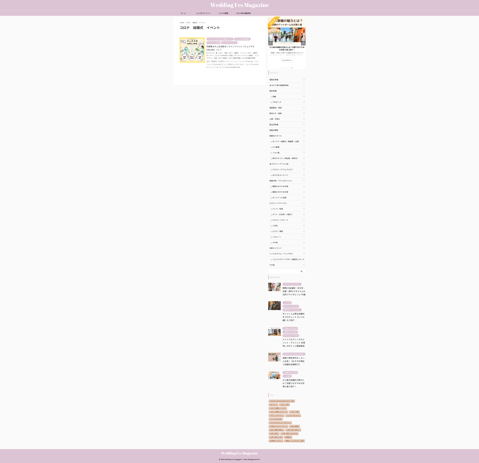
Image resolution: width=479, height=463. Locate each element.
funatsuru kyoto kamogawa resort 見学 (282, 401)
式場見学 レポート (276, 441)
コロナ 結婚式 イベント (237, 53)
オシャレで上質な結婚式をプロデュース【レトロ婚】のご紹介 (293, 317)
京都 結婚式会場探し (277, 430)
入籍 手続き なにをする (289, 433)
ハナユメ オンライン (293, 415)
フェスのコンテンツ (203, 13)
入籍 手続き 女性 (276, 437)
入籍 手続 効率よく (293, 430)
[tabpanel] (287, 41)
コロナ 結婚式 (222, 58)
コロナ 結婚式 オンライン (279, 412)
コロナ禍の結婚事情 (243, 13)
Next (303, 43)
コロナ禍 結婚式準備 (248, 58)
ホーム (183, 13)
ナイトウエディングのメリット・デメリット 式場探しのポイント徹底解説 (294, 342)
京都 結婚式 (294, 426)
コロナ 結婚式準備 (234, 58)
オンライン (274, 404)
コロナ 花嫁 (222, 53)
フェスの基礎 (223, 13)
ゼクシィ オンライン (277, 415)
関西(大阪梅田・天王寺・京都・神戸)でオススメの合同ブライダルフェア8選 (294, 291)
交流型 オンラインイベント (238, 55)
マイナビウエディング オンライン (280, 422)
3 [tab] (287, 68)
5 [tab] (292, 68)
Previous (270, 43)
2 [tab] (284, 68)
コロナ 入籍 (284, 404)
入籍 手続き (274, 433)
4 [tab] (289, 68)
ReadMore (287, 60)
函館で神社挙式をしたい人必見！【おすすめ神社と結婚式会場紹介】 (293, 361)
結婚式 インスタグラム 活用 (294, 441)
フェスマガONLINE (221, 55)
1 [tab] (282, 68)
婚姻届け (288, 437)
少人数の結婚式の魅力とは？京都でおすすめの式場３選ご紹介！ (286, 48)
